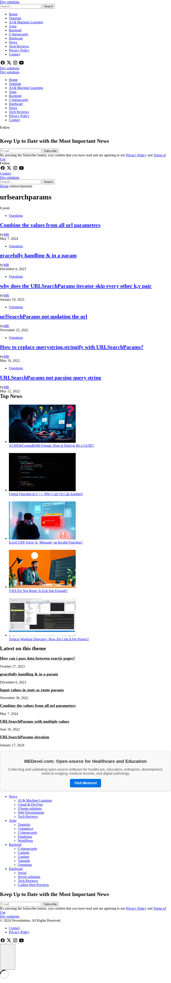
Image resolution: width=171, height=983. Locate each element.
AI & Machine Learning (26, 22)
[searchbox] (20, 6)
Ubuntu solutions (30, 808)
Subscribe (50, 151)
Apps (12, 26)
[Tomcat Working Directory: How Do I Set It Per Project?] (42, 635)
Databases (25, 836)
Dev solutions (9, 2)
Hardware (16, 38)
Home (13, 14)
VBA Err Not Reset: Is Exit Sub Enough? (38, 591)
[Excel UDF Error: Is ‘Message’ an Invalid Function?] (42, 538)
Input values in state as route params (32, 690)
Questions (16, 215)
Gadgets (23, 853)
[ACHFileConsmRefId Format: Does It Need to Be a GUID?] (42, 441)
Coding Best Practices (33, 885)
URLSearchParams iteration (24, 737)
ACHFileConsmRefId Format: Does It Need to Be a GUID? (51, 445)
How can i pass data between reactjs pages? (37, 658)
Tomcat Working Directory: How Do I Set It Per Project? (49, 639)
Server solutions (29, 877)
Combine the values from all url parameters (38, 705)
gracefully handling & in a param (29, 674)
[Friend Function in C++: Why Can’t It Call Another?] (42, 490)
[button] (7, 957)
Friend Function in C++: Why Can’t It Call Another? (46, 494)
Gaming (23, 857)
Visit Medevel (85, 783)
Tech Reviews (19, 46)
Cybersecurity (18, 34)
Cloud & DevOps (30, 804)
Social (22, 873)
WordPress (25, 840)
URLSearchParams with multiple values (34, 721)
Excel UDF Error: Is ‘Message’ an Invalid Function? (46, 542)
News (13, 42)
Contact (14, 54)
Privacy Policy (19, 50)
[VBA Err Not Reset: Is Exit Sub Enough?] (42, 587)
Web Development (31, 812)
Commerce (25, 828)
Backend (15, 30)
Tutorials (15, 18)
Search (48, 6)
